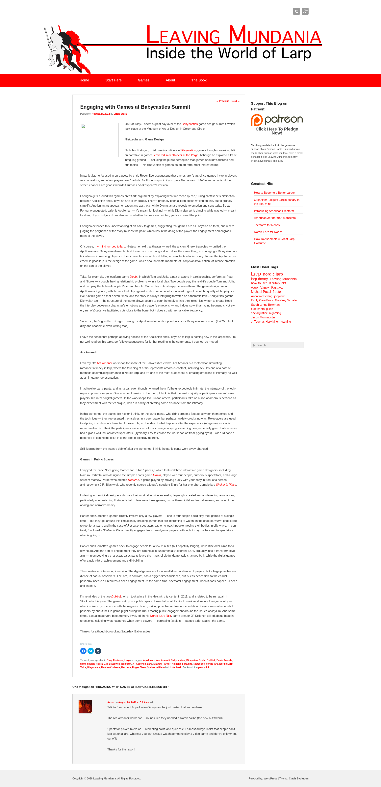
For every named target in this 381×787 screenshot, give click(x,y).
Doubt (134, 276)
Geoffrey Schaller (286, 300)
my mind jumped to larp (110, 246)
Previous (222, 101)
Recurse (133, 479)
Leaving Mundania (283, 279)
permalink (204, 667)
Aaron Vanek (260, 287)
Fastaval (277, 287)
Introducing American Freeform (274, 211)
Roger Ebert (139, 667)
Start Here (113, 80)
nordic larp (212, 663)
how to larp (259, 283)
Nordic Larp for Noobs (268, 232)
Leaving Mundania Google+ (305, 11)
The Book (199, 80)
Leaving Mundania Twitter (296, 11)
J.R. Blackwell (112, 663)
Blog (109, 660)
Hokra (157, 475)
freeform (278, 291)
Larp (127, 660)
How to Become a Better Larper (274, 192)
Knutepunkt (277, 283)
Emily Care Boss (262, 300)
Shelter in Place (156, 667)
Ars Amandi (104, 363)
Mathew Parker (161, 663)
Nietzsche (199, 663)
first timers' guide (262, 308)
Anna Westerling (261, 296)
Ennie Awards (224, 660)
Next (236, 101)
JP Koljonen (139, 663)
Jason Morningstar (263, 317)
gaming (286, 321)
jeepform (126, 663)
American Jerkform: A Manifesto (275, 217)
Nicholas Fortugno (182, 663)
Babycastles (190, 124)
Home (84, 80)
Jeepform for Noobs (267, 225)
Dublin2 (116, 596)
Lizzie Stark (120, 113)
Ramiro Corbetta (110, 667)
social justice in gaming (266, 313)
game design (87, 663)
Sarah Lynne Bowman (265, 304)
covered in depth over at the (176, 155)
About (170, 80)
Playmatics (188, 150)
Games (143, 80)
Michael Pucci (261, 291)
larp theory (259, 279)
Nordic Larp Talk (160, 615)
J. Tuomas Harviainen (265, 321)
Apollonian (149, 660)
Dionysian (192, 660)
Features (118, 660)
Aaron (110, 702)
